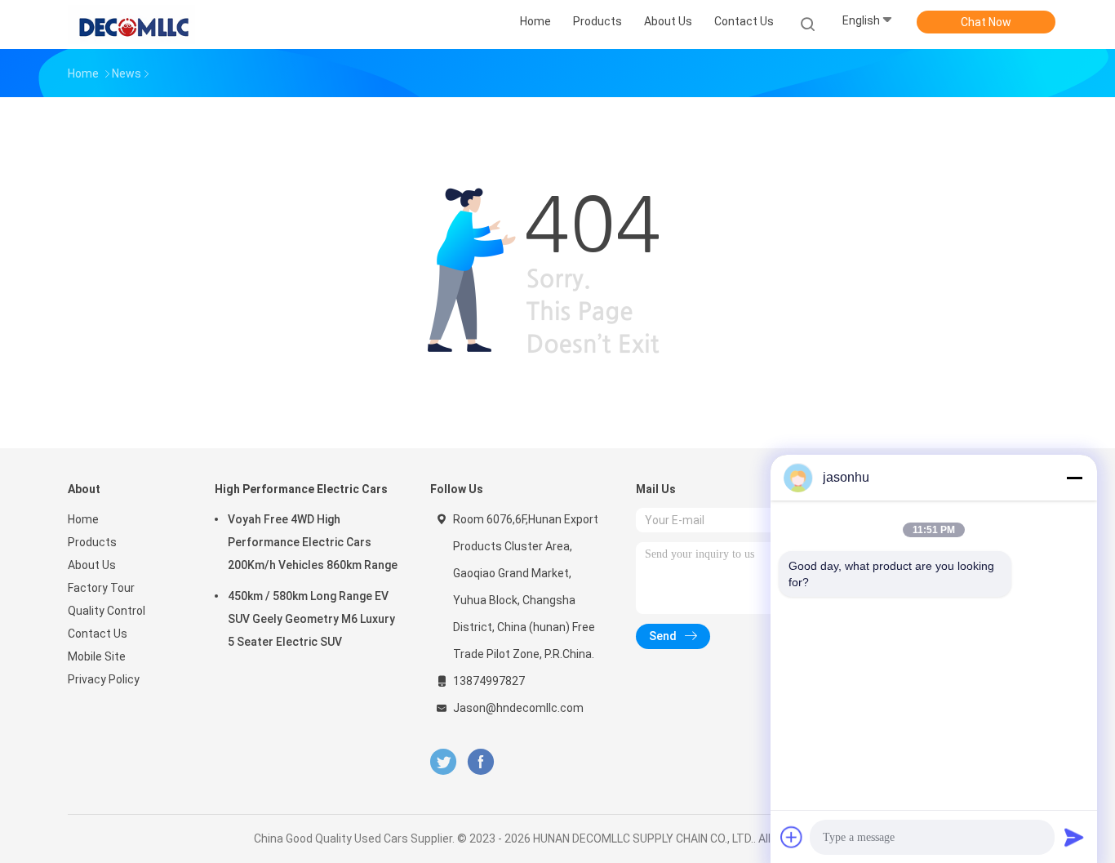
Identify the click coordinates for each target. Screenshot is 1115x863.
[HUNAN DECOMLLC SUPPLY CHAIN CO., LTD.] (131, 24)
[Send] (1074, 837)
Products (92, 542)
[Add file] (791, 837)
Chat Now (986, 22)
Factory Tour (101, 587)
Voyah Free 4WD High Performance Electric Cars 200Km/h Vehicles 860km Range (313, 542)
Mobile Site (97, 656)
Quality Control (106, 610)
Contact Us (97, 633)
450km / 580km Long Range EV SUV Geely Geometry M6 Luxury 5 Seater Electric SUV (311, 618)
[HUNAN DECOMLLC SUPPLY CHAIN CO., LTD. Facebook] (480, 762)
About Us (92, 565)
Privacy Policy (104, 679)
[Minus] (1074, 477)
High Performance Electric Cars (301, 489)
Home (83, 519)
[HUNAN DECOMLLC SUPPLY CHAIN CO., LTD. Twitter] (443, 762)
